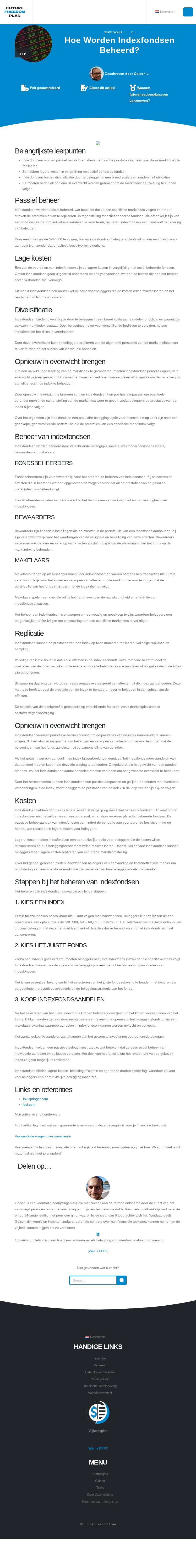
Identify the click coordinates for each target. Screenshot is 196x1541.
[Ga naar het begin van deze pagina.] (98, 1297)
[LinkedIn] (98, 1234)
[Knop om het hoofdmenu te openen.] (188, 11)
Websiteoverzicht (100, 1393)
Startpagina (113, 32)
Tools (100, 1488)
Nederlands (166, 12)
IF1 (133, 32)
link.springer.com (35, 1099)
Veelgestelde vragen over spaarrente (43, 1136)
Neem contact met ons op (100, 1501)
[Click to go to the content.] (98, 130)
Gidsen (100, 1481)
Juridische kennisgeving (100, 1386)
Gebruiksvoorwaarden (100, 1372)
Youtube (100, 1358)
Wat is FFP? (98, 1251)
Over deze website (100, 1494)
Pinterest (100, 1365)
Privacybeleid (100, 1379)
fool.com (28, 1104)
